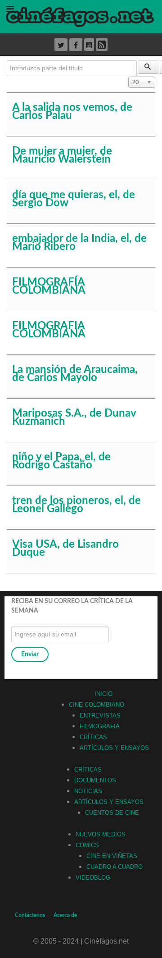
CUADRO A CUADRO (114, 866)
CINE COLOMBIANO (96, 704)
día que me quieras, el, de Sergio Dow (73, 199)
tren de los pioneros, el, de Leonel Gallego (76, 504)
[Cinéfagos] (81, 16)
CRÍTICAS (93, 737)
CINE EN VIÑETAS (111, 856)
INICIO (103, 693)
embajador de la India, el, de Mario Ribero (79, 242)
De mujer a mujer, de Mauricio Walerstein (62, 155)
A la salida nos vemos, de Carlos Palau (72, 111)
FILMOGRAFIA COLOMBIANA (49, 330)
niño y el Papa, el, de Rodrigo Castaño (61, 461)
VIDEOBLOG (93, 877)
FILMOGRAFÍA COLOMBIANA (49, 286)
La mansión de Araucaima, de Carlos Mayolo (75, 373)
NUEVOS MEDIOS (101, 834)
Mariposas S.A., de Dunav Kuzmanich (74, 417)
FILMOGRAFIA (100, 726)
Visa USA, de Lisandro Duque (65, 548)
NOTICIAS (88, 791)
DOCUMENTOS (95, 780)
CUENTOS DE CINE (112, 812)
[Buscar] (148, 67)
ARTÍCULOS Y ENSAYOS (114, 748)
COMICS (87, 845)
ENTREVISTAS (100, 715)
